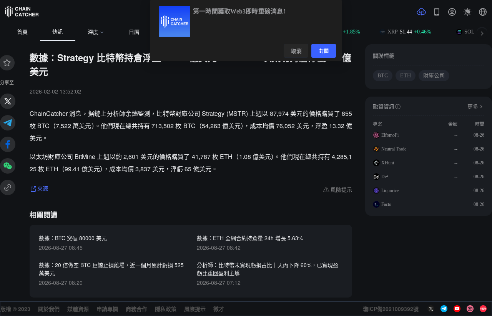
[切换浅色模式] (467, 12)
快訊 (57, 32)
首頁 (22, 32)
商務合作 (136, 309)
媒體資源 (78, 309)
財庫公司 (434, 76)
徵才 (218, 309)
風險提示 (195, 309)
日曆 (134, 32)
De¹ (384, 176)
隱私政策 (165, 309)
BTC (382, 76)
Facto (386, 204)
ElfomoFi (390, 135)
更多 (472, 107)
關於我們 (49, 309)
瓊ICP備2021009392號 (391, 309)
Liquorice (390, 190)
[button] (482, 12)
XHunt (387, 163)
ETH (405, 76)
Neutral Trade (393, 149)
